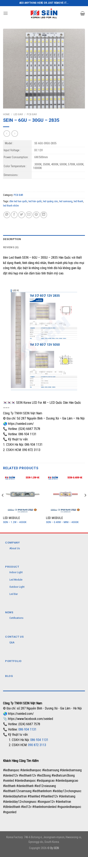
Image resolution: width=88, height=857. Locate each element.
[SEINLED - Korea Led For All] (44, 13)
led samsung (65, 201)
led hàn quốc (35, 201)
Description (12, 239)
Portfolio (13, 661)
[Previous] (3, 503)
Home (6, 114)
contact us (14, 636)
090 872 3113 (37, 745)
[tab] (44, 239)
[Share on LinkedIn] (43, 214)
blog (9, 676)
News (9, 612)
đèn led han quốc (18, 201)
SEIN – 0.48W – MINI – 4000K (62, 522)
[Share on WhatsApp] (6, 214)
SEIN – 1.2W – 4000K (14, 522)
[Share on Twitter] (21, 214)
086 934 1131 (27, 729)
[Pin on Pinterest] (36, 214)
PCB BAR (32, 114)
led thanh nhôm (11, 205)
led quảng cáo (50, 201)
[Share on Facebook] (14, 214)
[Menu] (5, 13)
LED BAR (18, 114)
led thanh (78, 201)
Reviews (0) (11, 247)
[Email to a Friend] (29, 214)
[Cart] (82, 13)
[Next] (85, 503)
